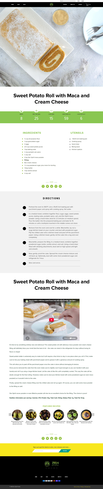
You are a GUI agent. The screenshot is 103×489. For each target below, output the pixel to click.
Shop (41, 477)
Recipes (52, 477)
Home (36, 477)
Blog (47, 477)
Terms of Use (77, 486)
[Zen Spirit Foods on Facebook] (46, 468)
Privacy (82, 486)
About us (59, 477)
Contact (66, 477)
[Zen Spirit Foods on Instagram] (51, 468)
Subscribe (65, 450)
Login (82, 1)
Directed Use (87, 486)
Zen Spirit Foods (16, 486)
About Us (72, 4)
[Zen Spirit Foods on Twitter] (49, 468)
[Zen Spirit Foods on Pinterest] (57, 468)
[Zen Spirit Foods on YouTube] (54, 468)
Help (78, 1)
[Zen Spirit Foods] (51, 466)
